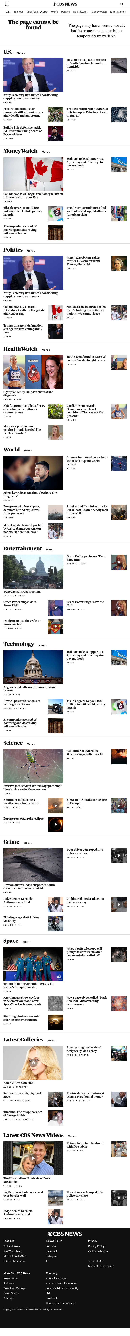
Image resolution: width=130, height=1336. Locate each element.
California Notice (98, 1251)
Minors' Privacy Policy (101, 1266)
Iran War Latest (12, 1251)
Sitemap (8, 1298)
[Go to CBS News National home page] (65, 4)
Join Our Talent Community (62, 1288)
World (54, 11)
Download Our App (14, 1288)
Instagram (51, 1256)
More (20, 53)
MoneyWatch (99, 11)
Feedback (52, 1298)
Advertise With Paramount (61, 1283)
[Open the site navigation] (25, 4)
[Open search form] (121, 4)
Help (48, 1293)
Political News (11, 1246)
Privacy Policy (96, 1246)
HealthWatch (80, 11)
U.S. (7, 11)
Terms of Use (95, 1261)
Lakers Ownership (14, 1261)
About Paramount (56, 1278)
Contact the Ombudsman (60, 1303)
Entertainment (118, 11)
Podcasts (8, 1283)
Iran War (18, 11)
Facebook (52, 1251)
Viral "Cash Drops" (37, 11)
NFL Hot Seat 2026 (14, 1256)
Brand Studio (11, 1293)
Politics (65, 11)
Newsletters (10, 1278)
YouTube (51, 1246)
